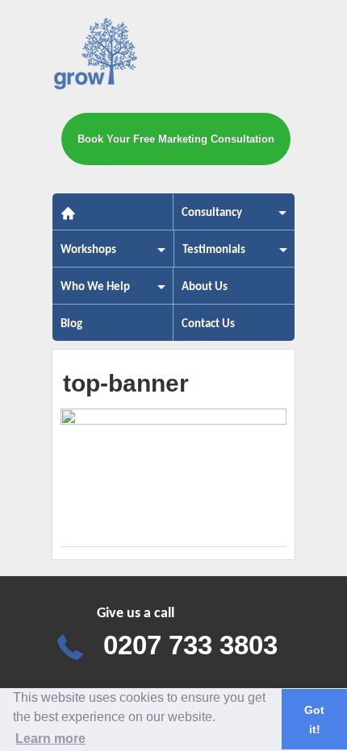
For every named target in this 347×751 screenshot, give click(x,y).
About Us (205, 287)
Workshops (84, 255)
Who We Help (91, 292)
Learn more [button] (50, 738)
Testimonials (209, 255)
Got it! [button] (314, 719)
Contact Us (208, 324)
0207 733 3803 (190, 645)
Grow (97, 57)
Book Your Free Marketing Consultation (175, 139)
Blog (71, 324)
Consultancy (208, 218)
